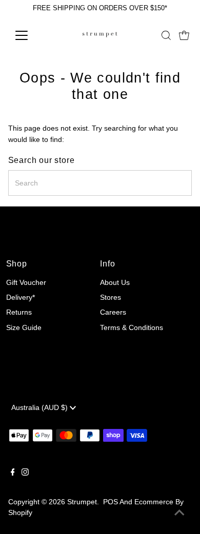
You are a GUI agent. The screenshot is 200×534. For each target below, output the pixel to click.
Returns (19, 312)
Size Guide (24, 328)
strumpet (82, 502)
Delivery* (20, 297)
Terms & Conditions (131, 328)
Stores (110, 297)
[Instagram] (25, 473)
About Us (115, 282)
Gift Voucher (26, 282)
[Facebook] (12, 473)
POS (110, 502)
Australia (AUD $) (40, 408)
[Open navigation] (30, 35)
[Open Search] (166, 35)
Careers (113, 312)
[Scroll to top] (179, 513)
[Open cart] (184, 35)
